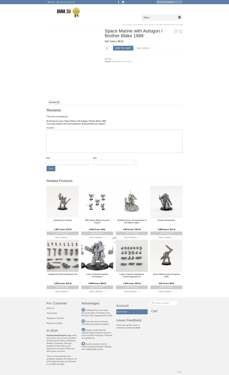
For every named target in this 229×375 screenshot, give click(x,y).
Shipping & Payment (55, 318)
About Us (50, 308)
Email (94, 158)
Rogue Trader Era (117, 61)
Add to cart (123, 48)
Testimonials (52, 313)
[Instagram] (123, 2)
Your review (51, 128)
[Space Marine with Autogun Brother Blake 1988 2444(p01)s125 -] (74, 56)
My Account (122, 312)
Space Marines (127, 61)
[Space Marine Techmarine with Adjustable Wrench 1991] (175, 31)
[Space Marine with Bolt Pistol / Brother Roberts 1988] (180, 31)
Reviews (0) (54, 102)
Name (48, 158)
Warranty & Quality (54, 323)
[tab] (54, 102)
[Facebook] (118, 2)
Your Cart (67, 2)
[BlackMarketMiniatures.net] (68, 12)
